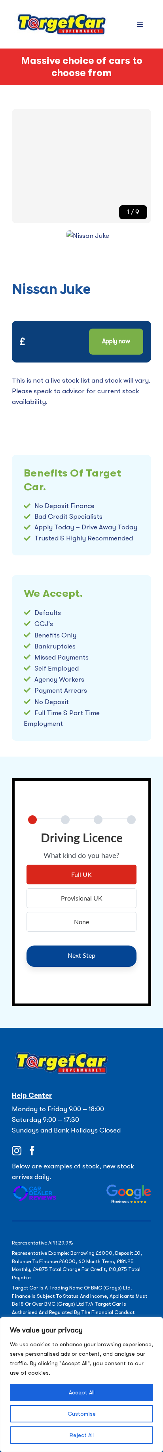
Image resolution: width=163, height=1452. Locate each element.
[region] (81, 1384)
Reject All (82, 1435)
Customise (82, 1414)
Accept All (82, 1392)
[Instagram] (16, 1150)
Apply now (116, 341)
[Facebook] (32, 1150)
